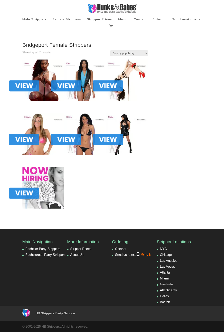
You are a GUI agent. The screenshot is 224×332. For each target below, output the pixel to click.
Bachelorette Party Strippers (45, 254)
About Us (77, 254)
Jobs (157, 19)
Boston (165, 302)
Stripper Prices (99, 19)
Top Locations (184, 19)
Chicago (166, 254)
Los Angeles (168, 260)
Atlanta (165, 272)
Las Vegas (167, 266)
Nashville (166, 284)
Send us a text (133, 254)
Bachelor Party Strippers (42, 249)
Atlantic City (168, 290)
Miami (164, 278)
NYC (163, 249)
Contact (140, 19)
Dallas (164, 296)
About (123, 19)
